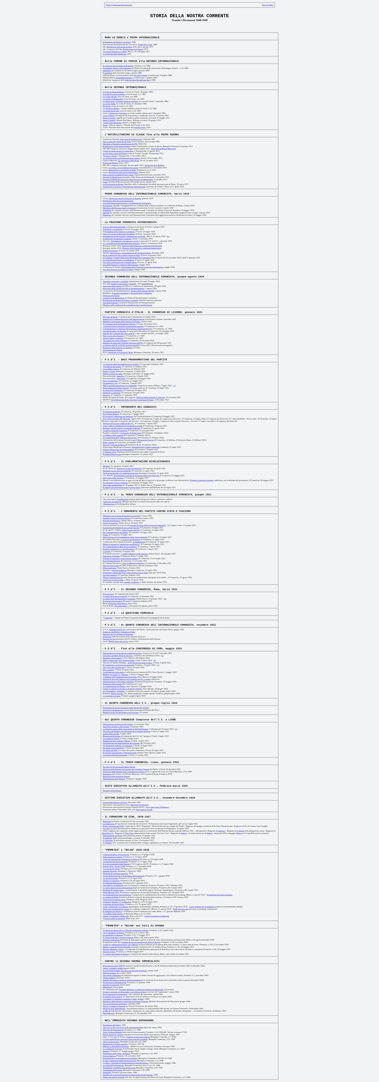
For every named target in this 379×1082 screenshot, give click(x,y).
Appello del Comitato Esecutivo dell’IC (119, 333)
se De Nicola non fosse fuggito (140, 663)
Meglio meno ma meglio (118, 641)
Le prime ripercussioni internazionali (118, 888)
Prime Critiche (108, 442)
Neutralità (107, 1072)
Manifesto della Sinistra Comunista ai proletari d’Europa (125, 1001)
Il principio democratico (112, 601)
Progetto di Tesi (109, 639)
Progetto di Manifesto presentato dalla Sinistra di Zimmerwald (128, 179)
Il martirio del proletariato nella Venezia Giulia (121, 487)
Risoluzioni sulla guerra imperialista (123, 172)
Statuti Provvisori (145, 44)
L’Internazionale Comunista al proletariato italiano (123, 326)
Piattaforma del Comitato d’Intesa (116, 741)
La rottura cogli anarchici (113, 99)
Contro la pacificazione (130, 539)
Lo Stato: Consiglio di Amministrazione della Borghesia (125, 1063)
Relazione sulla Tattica (118, 603)
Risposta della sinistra (112, 736)
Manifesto (107, 70)
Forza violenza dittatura (112, 1032)
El (168, 236)
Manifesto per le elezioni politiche (117, 471)
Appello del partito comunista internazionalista (122, 980)
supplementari (147, 284)
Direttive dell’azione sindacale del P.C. (118, 423)
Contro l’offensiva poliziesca (133, 563)
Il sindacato (107, 838)
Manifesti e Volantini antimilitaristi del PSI (120, 144)
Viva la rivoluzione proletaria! (115, 1004)
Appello (106, 213)
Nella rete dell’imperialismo (114, 1008)
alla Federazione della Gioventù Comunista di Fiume (132, 400)
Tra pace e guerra (110, 156)
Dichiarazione (109, 504)
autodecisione (140, 127)
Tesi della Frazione (110, 303)
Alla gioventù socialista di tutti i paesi (118, 175)
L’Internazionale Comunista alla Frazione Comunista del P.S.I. (127, 329)
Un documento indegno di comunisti (117, 745)
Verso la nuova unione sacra (114, 899)
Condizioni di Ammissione (113, 298)
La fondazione (108, 824)
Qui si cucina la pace (111, 1042)
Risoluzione (108, 205)
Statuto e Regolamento (122, 68)
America (106, 1051)
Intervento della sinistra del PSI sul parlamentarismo (123, 288)
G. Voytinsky (108, 840)
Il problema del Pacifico (112, 911)
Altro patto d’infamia (111, 556)
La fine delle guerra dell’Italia (115, 153)
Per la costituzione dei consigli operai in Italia (121, 255)
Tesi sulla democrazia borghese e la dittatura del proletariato (127, 203)
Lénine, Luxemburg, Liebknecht (116, 916)
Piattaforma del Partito (112, 1025)
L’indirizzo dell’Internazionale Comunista (120, 677)
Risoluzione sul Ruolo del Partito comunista (120, 300)
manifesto (108, 73)
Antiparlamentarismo (124, 78)
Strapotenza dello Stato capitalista (116, 1053)
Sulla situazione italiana (112, 857)
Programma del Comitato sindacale (146, 447)
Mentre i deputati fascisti (113, 577)
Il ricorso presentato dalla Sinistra (116, 864)
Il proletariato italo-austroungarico (117, 146)
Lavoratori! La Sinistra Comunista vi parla (120, 999)
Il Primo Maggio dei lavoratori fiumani (118, 449)
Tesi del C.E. (108, 828)
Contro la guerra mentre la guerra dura (118, 151)
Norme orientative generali (113, 1077)
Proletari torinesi (109, 973)
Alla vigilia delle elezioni (113, 478)
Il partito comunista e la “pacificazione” (119, 549)
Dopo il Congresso (110, 250)
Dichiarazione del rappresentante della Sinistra (121, 743)
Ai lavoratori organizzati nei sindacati (118, 416)
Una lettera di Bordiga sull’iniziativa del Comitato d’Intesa (126, 731)
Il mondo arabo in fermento (114, 918)
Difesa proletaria (109, 568)
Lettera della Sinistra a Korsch (115, 802)
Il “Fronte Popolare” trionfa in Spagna (118, 937)
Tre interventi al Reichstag (128, 160)
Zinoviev (221, 831)
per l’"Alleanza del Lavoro (143, 440)
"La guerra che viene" (111, 869)
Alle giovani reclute (111, 565)
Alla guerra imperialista (112, 975)
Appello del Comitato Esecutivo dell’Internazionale (123, 319)
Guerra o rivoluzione (111, 880)
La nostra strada (109, 104)
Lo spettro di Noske (111, 897)
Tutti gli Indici (267, 5)
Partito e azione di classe (113, 374)
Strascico (106, 395)
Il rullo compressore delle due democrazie (119, 1060)
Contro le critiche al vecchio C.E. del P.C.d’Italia (122, 689)
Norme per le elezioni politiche (129, 468)
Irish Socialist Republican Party (137, 80)
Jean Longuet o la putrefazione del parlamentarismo (130, 253)
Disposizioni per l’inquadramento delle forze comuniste (125, 537)
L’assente (106, 551)
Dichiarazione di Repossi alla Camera (118, 724)
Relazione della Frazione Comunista (117, 348)
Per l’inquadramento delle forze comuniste (120, 547)
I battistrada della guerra (112, 1070)
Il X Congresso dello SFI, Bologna (116, 419)
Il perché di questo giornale (114, 94)
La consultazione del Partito (114, 686)
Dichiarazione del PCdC (112, 835)
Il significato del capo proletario (219, 895)
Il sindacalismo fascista (112, 454)
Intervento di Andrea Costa (131, 139)
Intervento (107, 637)
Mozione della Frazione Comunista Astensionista (141, 248)
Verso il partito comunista (113, 338)
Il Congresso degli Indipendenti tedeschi (119, 324)
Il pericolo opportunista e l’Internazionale (119, 753)
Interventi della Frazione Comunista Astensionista (142, 246)
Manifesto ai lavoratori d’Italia (120, 352)
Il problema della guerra (112, 883)
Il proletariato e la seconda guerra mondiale (120, 1058)
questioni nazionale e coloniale (123, 284)
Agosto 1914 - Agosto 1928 (114, 866)
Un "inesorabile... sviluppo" (114, 691)
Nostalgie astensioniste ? (113, 658)
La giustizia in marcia (111, 696)
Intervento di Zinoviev (139, 805)
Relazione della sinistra (112, 684)
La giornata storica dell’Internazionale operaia (121, 158)
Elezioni (106, 466)
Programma (107, 68)
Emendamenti (122, 499)
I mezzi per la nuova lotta (113, 580)
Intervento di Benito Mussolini (163, 149)
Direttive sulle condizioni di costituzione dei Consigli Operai (127, 305)
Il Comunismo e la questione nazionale (118, 665)
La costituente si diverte (112, 1049)
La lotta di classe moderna (113, 92)
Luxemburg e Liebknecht (113, 885)
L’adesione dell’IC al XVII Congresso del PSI (121, 345)
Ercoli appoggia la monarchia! (115, 994)
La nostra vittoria (110, 96)
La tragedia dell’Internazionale (115, 862)
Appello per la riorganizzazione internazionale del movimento (128, 1075)
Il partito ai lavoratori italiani (138, 1037)
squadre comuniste (131, 582)
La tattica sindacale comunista (115, 430)
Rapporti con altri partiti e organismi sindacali (121, 428)
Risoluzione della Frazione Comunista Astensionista (142, 267)
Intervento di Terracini (112, 502)
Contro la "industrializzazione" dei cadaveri (120, 944)
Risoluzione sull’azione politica (120, 47)
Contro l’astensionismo (112, 123)
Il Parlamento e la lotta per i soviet (124, 241)
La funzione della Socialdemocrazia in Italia (121, 364)
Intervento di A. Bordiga (154, 165)
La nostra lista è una (111, 111)
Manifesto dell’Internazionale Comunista (119, 208)
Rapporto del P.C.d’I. (117, 629)
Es (162, 656)
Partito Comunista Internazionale (119, 5)
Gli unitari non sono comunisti (115, 340)
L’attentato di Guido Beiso (113, 904)
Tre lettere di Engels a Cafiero (115, 51)
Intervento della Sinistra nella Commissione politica (124, 772)
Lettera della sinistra (111, 734)
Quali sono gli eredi (181, 909)
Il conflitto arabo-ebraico (113, 914)
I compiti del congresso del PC (115, 596)
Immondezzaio (109, 1013)
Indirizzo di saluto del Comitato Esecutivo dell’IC (123, 343)
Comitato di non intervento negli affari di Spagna (140, 942)
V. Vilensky (107, 843)
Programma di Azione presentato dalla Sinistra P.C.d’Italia (126, 708)
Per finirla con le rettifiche (113, 748)
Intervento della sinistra (112, 286)
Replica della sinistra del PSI (142, 291)
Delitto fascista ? (117, 693)
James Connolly (109, 118)
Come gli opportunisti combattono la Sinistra (121, 859)
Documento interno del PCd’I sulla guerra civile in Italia (125, 573)
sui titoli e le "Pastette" (119, 674)
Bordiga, (106, 674)
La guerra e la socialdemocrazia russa (123, 168)
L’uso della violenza (111, 369)
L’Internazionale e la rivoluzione (116, 854)
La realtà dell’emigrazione (113, 1065)
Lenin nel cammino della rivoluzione (118, 655)
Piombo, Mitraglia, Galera (113, 949)
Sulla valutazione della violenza (116, 388)
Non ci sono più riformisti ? (114, 336)
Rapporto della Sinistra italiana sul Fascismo (121, 712)
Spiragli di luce (109, 952)
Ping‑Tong (129, 833)
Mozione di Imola (110, 317)
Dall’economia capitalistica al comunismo (120, 385)
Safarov (184, 833)
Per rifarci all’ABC (110, 750)
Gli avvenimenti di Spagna (113, 933)
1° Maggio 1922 (109, 452)
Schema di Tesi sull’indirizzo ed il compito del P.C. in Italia (126, 679)
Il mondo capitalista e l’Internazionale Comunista (132, 293)
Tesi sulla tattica (120, 606)
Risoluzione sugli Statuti (133, 49)
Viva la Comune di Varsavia (114, 1006)
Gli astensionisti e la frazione (114, 331)
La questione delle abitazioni (114, 54)
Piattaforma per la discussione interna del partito (122, 653)
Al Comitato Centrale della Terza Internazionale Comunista (126, 258)
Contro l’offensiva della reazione (134, 554)
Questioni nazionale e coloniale (115, 281)
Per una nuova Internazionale (114, 982)
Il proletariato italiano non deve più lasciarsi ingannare (125, 970)
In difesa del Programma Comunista (117, 239)
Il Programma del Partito (112, 350)
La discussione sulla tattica (114, 672)
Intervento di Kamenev (160, 807)
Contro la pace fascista (131, 530)
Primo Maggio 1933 (111, 892)
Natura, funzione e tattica (113, 1034)
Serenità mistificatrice (111, 520)
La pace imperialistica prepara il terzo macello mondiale (125, 1039)
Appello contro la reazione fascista (116, 518)
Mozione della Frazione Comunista (150, 397)
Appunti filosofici (110, 871)
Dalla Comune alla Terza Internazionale (119, 660)
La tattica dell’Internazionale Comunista (119, 599)
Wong (238, 833)
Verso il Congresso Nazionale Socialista (119, 234)
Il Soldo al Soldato (110, 163)
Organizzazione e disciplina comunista (118, 682)
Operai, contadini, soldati (113, 968)
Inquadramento (139, 542)
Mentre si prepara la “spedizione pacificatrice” (121, 544)
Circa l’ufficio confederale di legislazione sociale (122, 426)
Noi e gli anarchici (110, 381)
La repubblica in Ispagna (113, 935)
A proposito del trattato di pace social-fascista (121, 528)
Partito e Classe (109, 371)
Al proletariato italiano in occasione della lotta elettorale (136, 475)
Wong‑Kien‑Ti (107, 833)
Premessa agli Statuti (111, 295)
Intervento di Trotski (144, 809)
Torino (105, 535)
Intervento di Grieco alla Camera (116, 727)
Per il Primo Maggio (111, 414)
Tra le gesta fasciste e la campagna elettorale (120, 473)
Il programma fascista (111, 561)
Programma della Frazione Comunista (120, 231)
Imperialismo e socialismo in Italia (122, 170)
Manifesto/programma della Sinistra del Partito (121, 321)
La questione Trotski (111, 738)
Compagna (108, 618)
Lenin (105, 125)
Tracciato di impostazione (113, 1030)
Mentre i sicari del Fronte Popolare (117, 947)
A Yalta (106, 1011)
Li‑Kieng (240, 831)
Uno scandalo (108, 670)
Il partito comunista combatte (201, 480)
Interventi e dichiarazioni (113, 710)
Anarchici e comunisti (111, 393)
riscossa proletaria (119, 570)
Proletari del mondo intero (113, 890)
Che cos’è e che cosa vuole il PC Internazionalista (123, 1027)
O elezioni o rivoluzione (112, 229)
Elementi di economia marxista (115, 873)
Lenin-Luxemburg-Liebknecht (157, 916)
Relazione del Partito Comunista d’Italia (119, 632)
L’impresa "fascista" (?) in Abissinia (117, 902)
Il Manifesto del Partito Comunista (117, 42)
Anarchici (120, 376)
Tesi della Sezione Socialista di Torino (118, 269)
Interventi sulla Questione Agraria (116, 776)
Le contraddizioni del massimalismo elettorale (121, 243)
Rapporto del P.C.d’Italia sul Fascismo (118, 634)
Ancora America (109, 1056)
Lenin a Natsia (108, 115)
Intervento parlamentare (112, 485)
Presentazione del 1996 (112, 966)
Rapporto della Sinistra (112, 790)
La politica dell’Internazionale (115, 755)
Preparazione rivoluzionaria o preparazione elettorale (124, 236)
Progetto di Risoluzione (112, 177)
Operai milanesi (109, 978)
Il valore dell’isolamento (113, 390)
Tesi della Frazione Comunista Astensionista (120, 265)
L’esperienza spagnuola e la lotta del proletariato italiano (125, 930)
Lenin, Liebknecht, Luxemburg (115, 907)
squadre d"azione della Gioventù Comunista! (148, 525)
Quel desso (121, 378)
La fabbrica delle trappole (113, 435)
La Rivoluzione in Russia (113, 184)
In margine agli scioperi (112, 997)
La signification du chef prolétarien (117, 895)
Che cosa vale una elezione (114, 667)
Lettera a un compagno (118, 113)
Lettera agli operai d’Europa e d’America (125, 198)
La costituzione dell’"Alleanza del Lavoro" (120, 438)
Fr (174, 386)
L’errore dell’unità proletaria (114, 227)
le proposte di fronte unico (131, 433)
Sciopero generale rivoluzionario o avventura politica (124, 992)
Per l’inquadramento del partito (115, 532)
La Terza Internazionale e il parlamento (118, 260)
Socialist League (140, 75)
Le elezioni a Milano (111, 108)
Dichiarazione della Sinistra (114, 779)
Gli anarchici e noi (110, 383)
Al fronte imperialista (111, 940)
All (165, 599)
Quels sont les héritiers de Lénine (116, 909)
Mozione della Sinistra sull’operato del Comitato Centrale (126, 769)
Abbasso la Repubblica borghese (116, 1046)
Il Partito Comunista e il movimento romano (120, 558)
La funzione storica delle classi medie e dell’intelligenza (125, 729)
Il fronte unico (108, 594)
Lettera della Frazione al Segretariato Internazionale (123, 876)
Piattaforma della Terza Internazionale (118, 201)
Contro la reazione (110, 523)
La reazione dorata (110, 878)
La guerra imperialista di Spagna (116, 954)
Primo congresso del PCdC (113, 826)
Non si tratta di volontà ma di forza (117, 141)
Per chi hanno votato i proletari (115, 483)
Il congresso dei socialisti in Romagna (118, 66)
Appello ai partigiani (111, 985)
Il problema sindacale (111, 412)
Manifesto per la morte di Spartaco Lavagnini (121, 516)
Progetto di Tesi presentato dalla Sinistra (119, 767)
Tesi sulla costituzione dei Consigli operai (120, 262)
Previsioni (107, 106)
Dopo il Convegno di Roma (114, 445)
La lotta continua (110, 575)
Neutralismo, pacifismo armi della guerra (119, 1068)
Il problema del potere (112, 367)
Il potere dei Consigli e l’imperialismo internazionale (124, 186)
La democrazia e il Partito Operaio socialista (120, 101)
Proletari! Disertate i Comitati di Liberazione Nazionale (141, 989)
